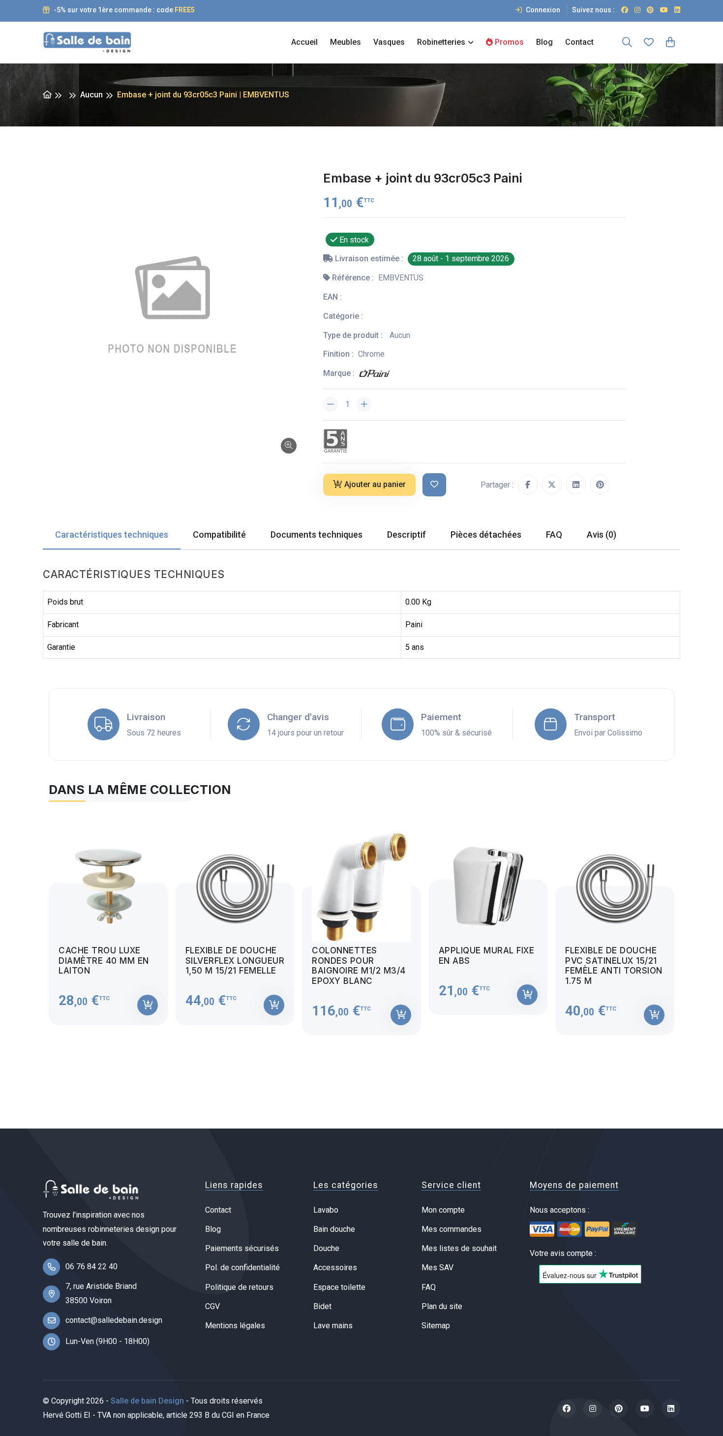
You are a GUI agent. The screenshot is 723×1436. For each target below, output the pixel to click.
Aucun (91, 94)
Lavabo (325, 1210)
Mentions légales (235, 1325)
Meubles (345, 42)
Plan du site (442, 1306)
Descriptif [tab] (406, 534)
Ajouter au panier (375, 484)
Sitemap (436, 1325)
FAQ (429, 1287)
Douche (326, 1248)
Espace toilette (339, 1287)
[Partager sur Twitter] (552, 484)
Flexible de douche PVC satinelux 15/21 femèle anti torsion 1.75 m (614, 965)
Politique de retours (239, 1287)
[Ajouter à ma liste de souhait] (434, 484)
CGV (212, 1306)
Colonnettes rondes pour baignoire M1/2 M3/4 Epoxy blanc (359, 965)
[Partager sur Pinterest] (600, 484)
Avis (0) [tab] (601, 534)
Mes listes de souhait (459, 1248)
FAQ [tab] (554, 534)
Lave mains (333, 1325)
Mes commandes (452, 1229)
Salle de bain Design (147, 1400)
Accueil (304, 42)
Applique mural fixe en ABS (487, 955)
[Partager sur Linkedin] (576, 484)
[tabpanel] (361, 924)
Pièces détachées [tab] (486, 534)
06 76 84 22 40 (91, 1266)
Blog (544, 42)
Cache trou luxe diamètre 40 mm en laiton (104, 961)
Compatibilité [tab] (219, 534)
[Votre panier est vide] (670, 42)
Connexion (542, 10)
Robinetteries (441, 42)
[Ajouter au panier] (147, 1005)
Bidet (322, 1306)
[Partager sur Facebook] (528, 484)
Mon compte (443, 1210)
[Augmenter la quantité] (364, 404)
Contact (579, 42)
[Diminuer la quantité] (330, 404)
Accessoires (335, 1267)
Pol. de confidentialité (242, 1267)
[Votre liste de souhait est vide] (649, 42)
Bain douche (334, 1229)
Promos (508, 42)
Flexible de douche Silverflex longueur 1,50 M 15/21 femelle (235, 961)
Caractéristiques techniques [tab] (111, 534)
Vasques (389, 42)
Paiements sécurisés (242, 1248)
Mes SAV (437, 1267)
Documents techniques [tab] (316, 534)
